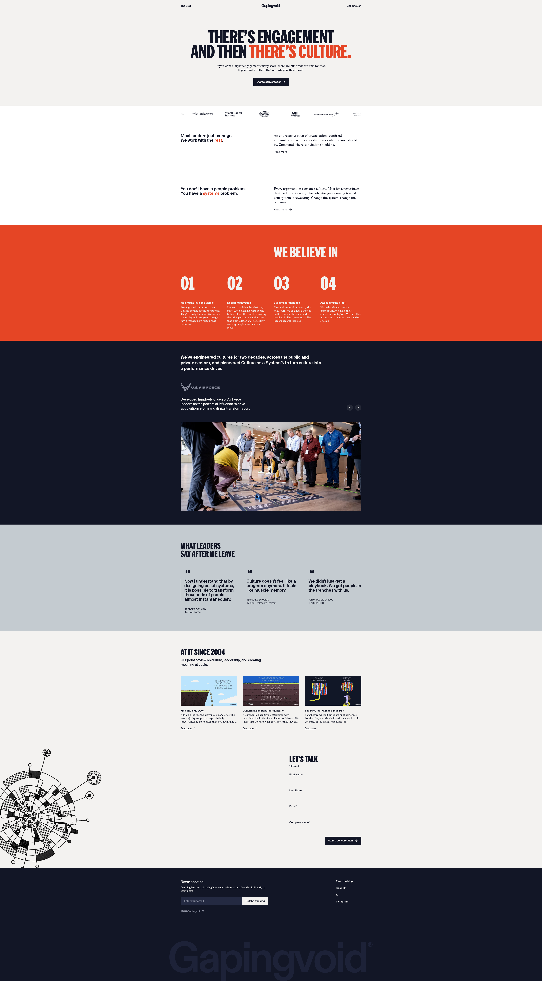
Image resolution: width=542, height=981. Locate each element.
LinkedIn (341, 888)
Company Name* (299, 822)
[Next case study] (358, 407)
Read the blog (344, 881)
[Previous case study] (350, 407)
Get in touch (354, 5)
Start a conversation (271, 81)
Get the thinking (255, 901)
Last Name (295, 790)
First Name (296, 774)
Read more (280, 151)
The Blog (186, 5)
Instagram (342, 901)
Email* (293, 806)
